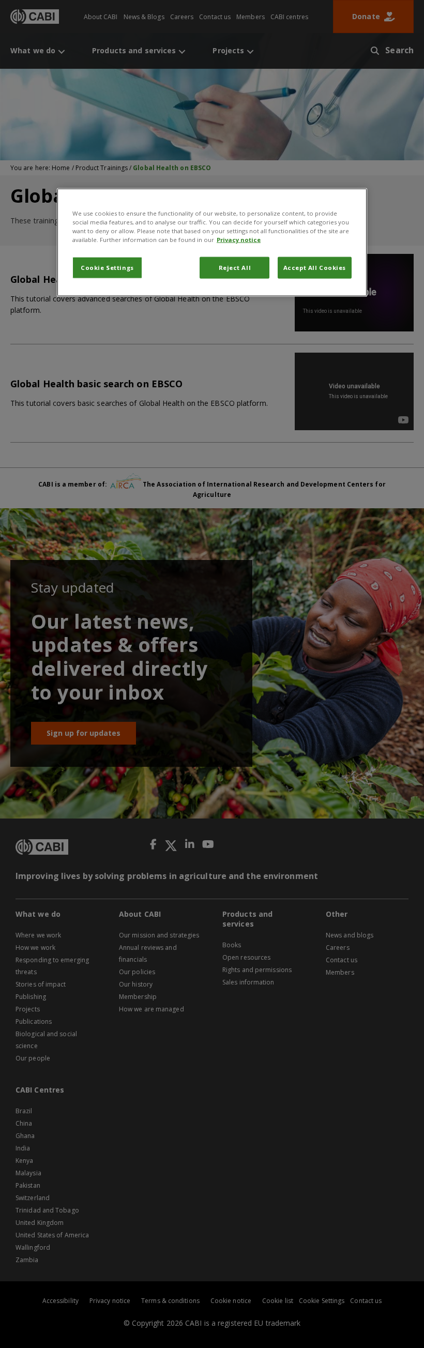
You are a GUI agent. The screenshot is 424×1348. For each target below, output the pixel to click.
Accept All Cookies (314, 267)
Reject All (235, 267)
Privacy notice (239, 240)
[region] (212, 242)
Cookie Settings (107, 267)
